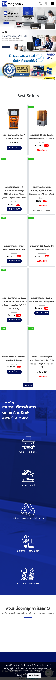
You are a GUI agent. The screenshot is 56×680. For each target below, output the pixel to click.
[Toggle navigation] (52, 4)
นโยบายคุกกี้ (37, 670)
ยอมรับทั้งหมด (34, 675)
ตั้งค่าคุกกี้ (20, 675)
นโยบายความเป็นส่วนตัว (19, 670)
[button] (39, 3)
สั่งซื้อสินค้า (15, 147)
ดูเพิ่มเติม (28, 385)
